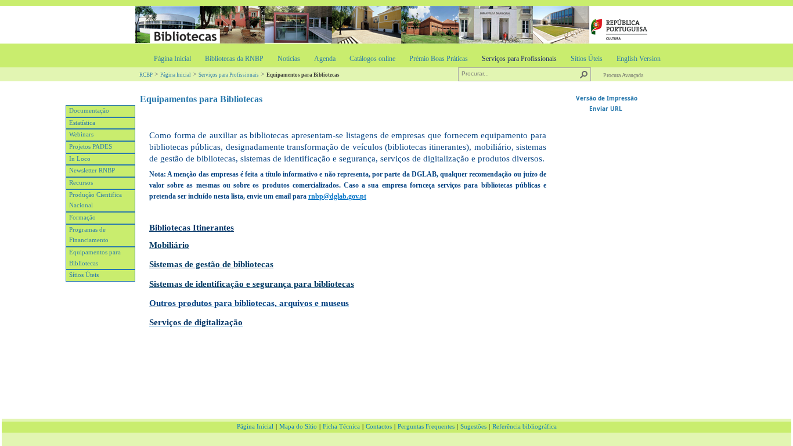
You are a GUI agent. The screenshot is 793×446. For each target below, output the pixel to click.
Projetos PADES (90, 146)
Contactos (379, 426)
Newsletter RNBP (92, 170)
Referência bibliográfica (524, 426)
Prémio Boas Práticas (438, 59)
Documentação (89, 110)
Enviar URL (606, 109)
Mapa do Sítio (298, 426)
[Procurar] (584, 74)
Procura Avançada (623, 75)
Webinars (81, 134)
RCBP (146, 75)
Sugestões (473, 426)
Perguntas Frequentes (426, 426)
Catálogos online (372, 59)
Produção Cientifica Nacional (95, 200)
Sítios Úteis (587, 59)
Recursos (81, 182)
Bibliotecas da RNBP (234, 59)
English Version (639, 59)
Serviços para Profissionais (519, 59)
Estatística (82, 123)
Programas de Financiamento (89, 235)
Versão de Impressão (606, 98)
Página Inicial (172, 59)
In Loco (80, 159)
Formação (82, 217)
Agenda (325, 59)
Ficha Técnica (341, 426)
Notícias (288, 59)
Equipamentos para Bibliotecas (95, 258)
